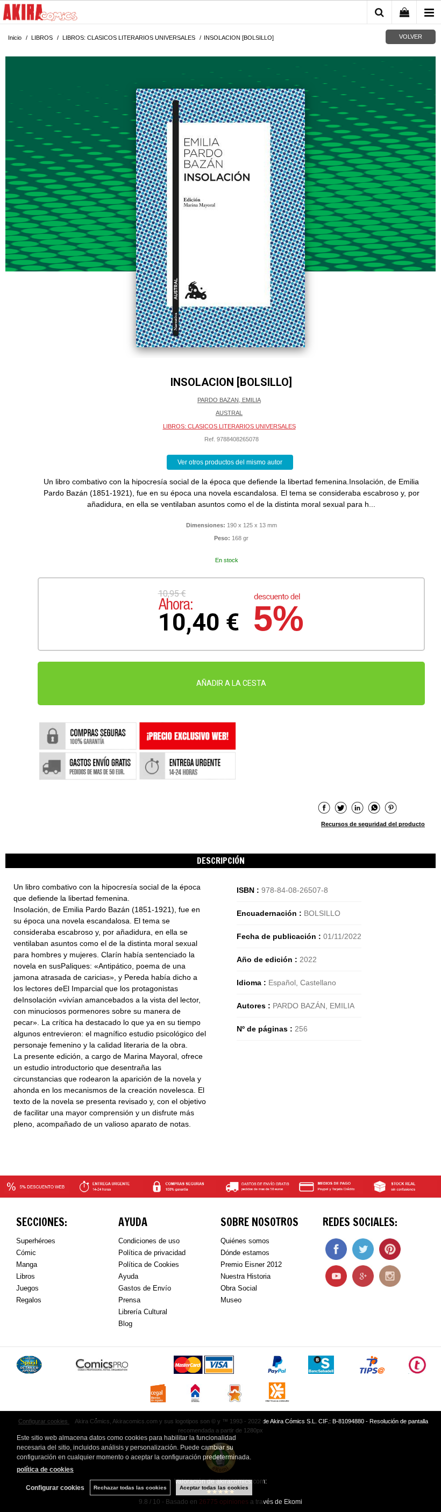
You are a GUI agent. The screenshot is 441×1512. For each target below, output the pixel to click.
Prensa (129, 1300)
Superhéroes (35, 1241)
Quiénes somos (244, 1241)
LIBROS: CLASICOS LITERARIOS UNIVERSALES (229, 426)
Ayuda (128, 1276)
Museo (230, 1300)
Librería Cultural (142, 1312)
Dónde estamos (244, 1253)
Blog (125, 1324)
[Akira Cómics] (40, 14)
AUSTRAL (229, 413)
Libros (25, 1276)
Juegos (27, 1288)
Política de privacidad (152, 1253)
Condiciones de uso (149, 1241)
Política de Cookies (148, 1264)
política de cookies (45, 1469)
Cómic (26, 1253)
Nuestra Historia (245, 1276)
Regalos (28, 1300)
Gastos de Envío (144, 1288)
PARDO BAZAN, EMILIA (229, 400)
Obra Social (238, 1288)
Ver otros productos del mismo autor (229, 462)
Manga (26, 1264)
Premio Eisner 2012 (251, 1264)
